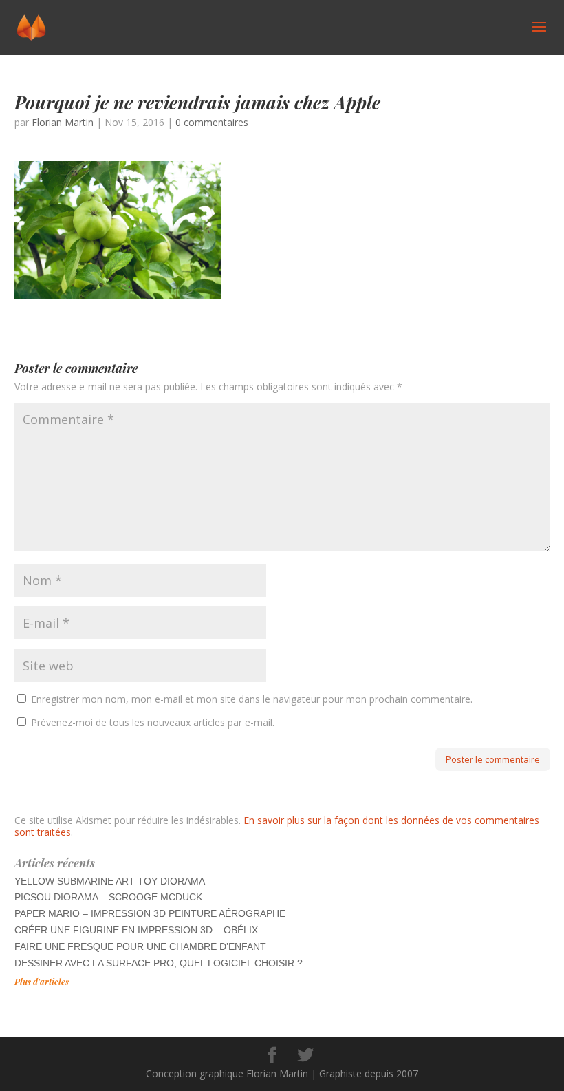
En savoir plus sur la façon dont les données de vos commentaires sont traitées (276, 826)
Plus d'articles (41, 981)
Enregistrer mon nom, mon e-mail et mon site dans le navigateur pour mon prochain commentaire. (252, 699)
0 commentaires (211, 122)
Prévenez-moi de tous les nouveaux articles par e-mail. (152, 722)
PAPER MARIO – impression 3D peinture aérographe (149, 913)
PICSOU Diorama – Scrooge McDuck (108, 896)
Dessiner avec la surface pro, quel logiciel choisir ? (158, 962)
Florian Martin (63, 122)
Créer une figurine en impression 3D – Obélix (136, 929)
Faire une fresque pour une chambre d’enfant (140, 946)
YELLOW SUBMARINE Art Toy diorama (109, 881)
